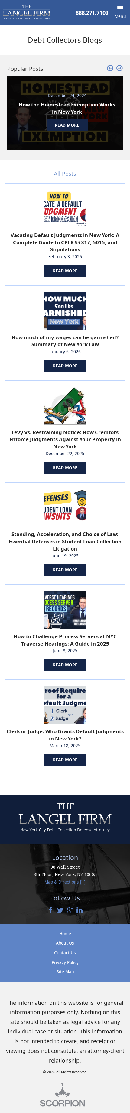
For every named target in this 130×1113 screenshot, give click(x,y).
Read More (65, 271)
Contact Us (65, 952)
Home (65, 933)
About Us (65, 943)
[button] (120, 12)
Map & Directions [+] (65, 882)
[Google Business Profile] (70, 911)
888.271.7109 (92, 12)
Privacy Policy (65, 962)
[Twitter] (60, 911)
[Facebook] (50, 911)
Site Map (65, 972)
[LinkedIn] (79, 911)
